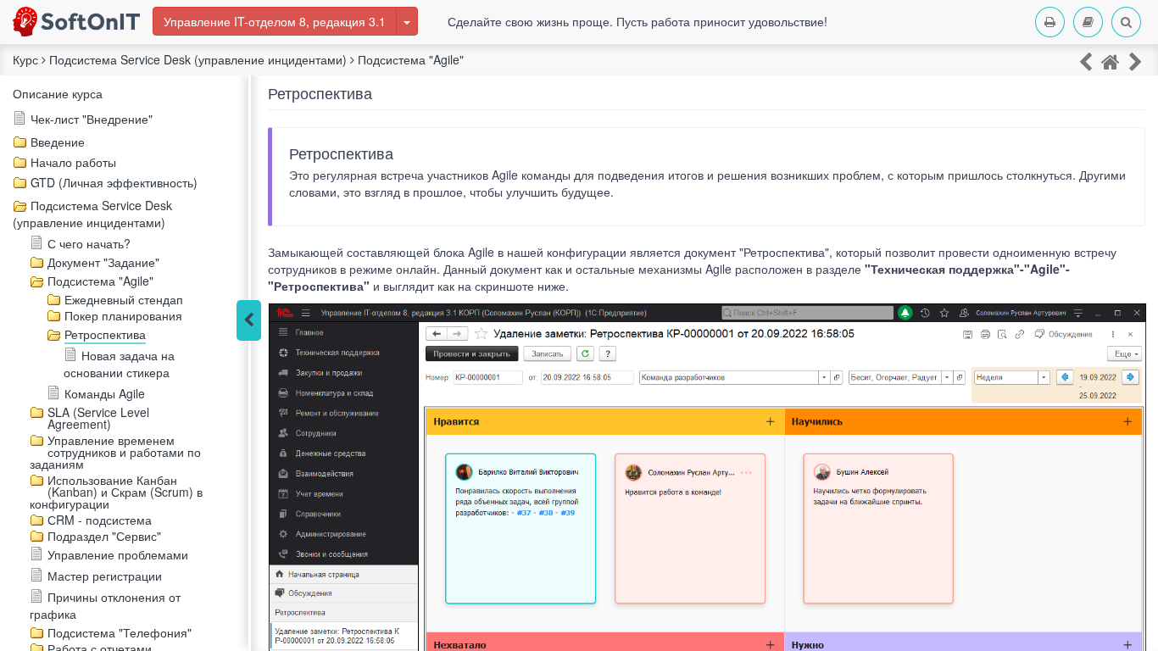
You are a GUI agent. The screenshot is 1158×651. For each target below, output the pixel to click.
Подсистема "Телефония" (119, 632)
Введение (58, 141)
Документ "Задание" (103, 261)
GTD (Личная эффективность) (114, 182)
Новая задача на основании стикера (119, 364)
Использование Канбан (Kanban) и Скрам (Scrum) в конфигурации (116, 491)
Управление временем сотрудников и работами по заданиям (115, 451)
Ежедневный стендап (123, 299)
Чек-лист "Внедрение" (92, 118)
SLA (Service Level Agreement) (98, 417)
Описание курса (58, 93)
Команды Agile (104, 393)
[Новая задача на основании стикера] (1135, 60)
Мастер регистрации (104, 575)
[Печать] (1050, 22)
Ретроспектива (105, 334)
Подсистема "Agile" (100, 280)
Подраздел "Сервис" (104, 535)
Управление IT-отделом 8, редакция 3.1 (275, 21)
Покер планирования (123, 315)
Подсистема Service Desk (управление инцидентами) (92, 214)
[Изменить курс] (407, 21)
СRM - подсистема (99, 519)
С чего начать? (89, 243)
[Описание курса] (1110, 60)
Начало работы (73, 161)
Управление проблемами (117, 554)
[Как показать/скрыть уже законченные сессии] (1085, 60)
